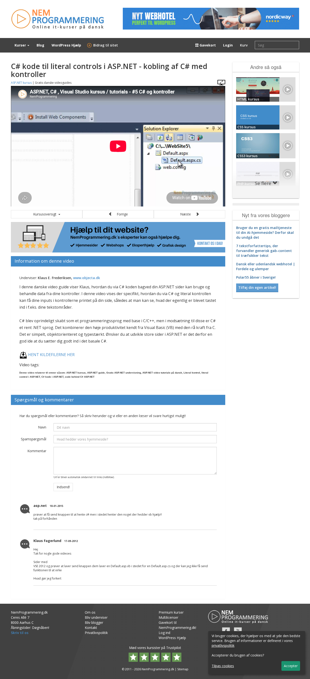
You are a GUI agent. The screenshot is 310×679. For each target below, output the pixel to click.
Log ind (164, 632)
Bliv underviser (96, 617)
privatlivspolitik (223, 645)
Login (228, 45)
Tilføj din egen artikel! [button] (257, 287)
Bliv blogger (94, 622)
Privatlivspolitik (96, 632)
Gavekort (207, 45)
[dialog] (256, 652)
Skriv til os (19, 632)
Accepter (291, 666)
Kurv (244, 45)
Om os (90, 612)
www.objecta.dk (86, 277)
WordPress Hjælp (66, 45)
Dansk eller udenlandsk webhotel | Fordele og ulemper (265, 266)
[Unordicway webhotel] (211, 19)
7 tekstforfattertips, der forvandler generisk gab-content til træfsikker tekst (264, 251)
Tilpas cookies (223, 666)
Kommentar (36, 451)
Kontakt (91, 627)
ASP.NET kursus (21, 83)
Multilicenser (168, 617)
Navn (42, 427)
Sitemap (182, 669)
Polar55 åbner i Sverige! (256, 277)
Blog (40, 45)
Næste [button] (188, 214)
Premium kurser (171, 612)
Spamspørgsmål (33, 439)
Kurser (21, 45)
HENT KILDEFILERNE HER (51, 354)
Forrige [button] (120, 214)
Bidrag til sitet (103, 45)
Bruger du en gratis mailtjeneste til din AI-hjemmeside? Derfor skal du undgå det (265, 232)
